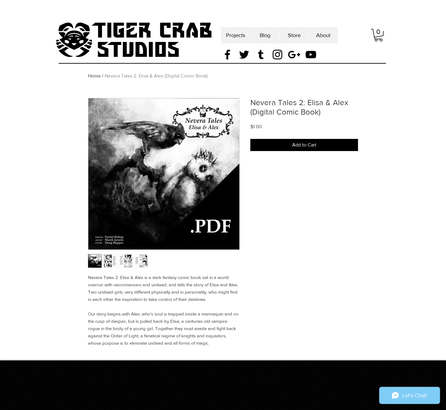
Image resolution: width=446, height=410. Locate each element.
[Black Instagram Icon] (277, 54)
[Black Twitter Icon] (244, 54)
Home (94, 75)
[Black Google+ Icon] (294, 54)
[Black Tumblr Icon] (260, 54)
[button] (378, 35)
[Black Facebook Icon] (227, 54)
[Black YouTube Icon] (310, 54)
